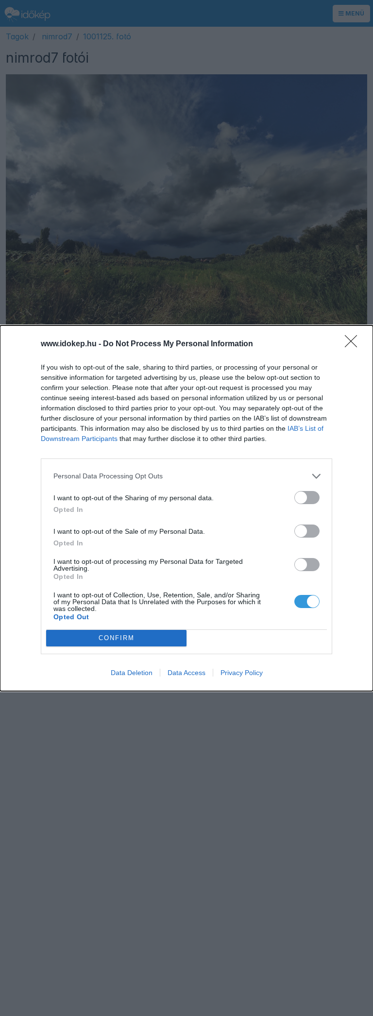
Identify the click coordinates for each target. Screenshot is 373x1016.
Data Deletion (132, 673)
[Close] (354, 344)
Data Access (186, 673)
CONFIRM (117, 638)
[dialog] (186, 508)
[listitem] (186, 476)
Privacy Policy (241, 673)
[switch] (307, 497)
